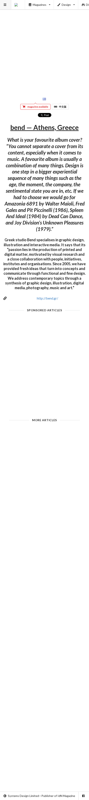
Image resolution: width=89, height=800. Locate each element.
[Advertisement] (44, 44)
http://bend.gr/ (47, 298)
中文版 (62, 106)
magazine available (37, 106)
